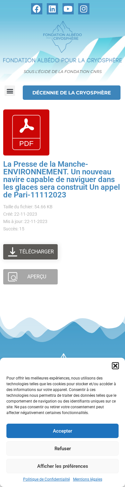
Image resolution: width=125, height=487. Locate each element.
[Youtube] (68, 8)
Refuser (62, 448)
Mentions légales (87, 479)
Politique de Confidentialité (46, 479)
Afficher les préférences (62, 466)
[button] (115, 366)
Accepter (62, 431)
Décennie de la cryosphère (71, 93)
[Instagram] (83, 8)
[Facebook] (36, 8)
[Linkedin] (52, 8)
